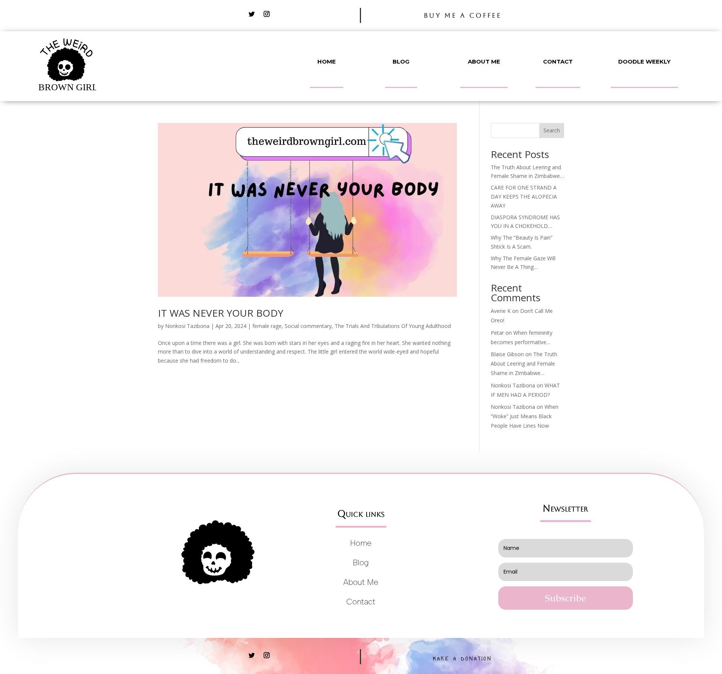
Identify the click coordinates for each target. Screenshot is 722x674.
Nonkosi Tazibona (187, 325)
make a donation (462, 658)
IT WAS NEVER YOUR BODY (220, 313)
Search (551, 130)
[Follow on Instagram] (267, 14)
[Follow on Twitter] (252, 14)
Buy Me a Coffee (463, 15)
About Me (484, 61)
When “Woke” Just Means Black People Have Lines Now (524, 416)
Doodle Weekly (644, 61)
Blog (401, 61)
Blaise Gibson (507, 354)
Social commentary (308, 325)
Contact (558, 61)
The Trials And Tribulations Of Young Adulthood (393, 325)
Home (326, 61)
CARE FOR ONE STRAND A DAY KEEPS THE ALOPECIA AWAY (524, 196)
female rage (267, 325)
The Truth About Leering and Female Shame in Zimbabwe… (524, 363)
